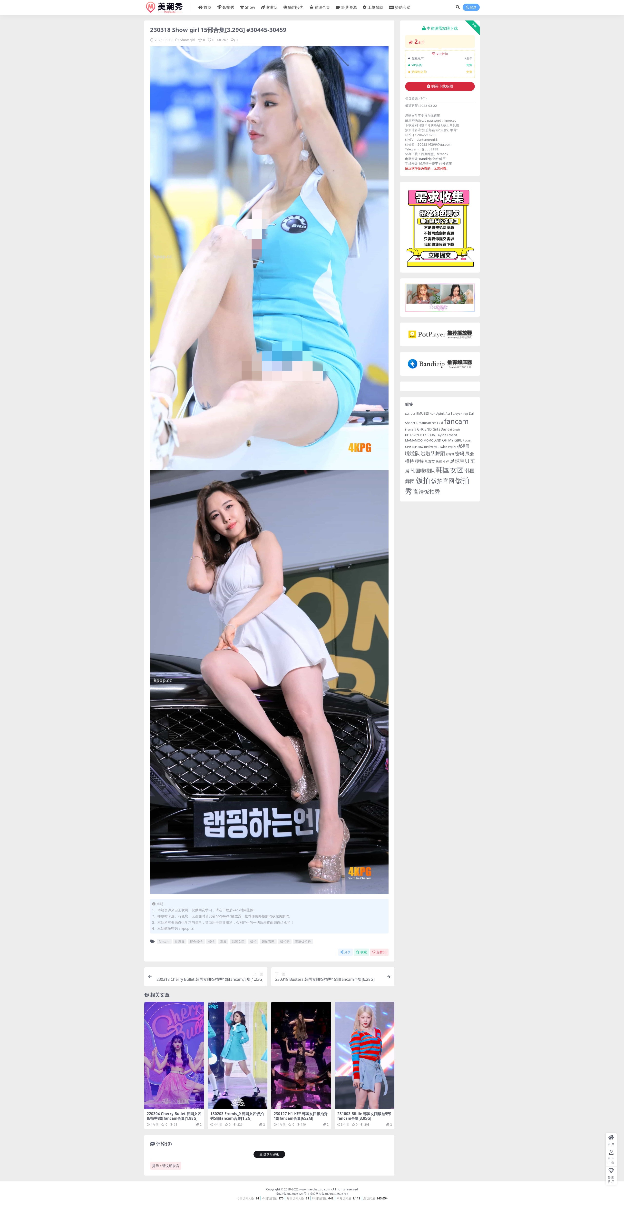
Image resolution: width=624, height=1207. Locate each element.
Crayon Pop (460, 413)
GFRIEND (424, 429)
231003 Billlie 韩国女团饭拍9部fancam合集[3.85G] (364, 1115)
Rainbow (417, 447)
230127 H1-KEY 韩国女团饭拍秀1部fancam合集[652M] (301, 1115)
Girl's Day (440, 429)
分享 (347, 952)
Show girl (187, 40)
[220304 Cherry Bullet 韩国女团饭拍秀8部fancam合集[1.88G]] (174, 1055)
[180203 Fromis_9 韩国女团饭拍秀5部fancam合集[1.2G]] (238, 1055)
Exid (440, 423)
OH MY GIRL (452, 440)
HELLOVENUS (413, 435)
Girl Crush (454, 429)
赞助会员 (402, 7)
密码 (459, 453)
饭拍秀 (228, 7)
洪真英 (430, 461)
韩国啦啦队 (422, 470)
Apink (440, 413)
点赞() (381, 952)
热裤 (439, 461)
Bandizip (425, 159)
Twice (443, 447)
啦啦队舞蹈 (433, 453)
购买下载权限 (442, 86)
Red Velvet (431, 447)
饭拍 (253, 941)
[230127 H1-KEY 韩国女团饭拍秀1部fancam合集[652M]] (301, 1055)
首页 (207, 7)
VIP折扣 (442, 54)
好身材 (450, 454)
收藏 (364, 952)
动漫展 (180, 941)
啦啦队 (272, 7)
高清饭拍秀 (303, 941)
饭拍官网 (268, 941)
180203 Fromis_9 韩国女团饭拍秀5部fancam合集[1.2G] (237, 1115)
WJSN (452, 447)
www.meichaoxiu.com (314, 1189)
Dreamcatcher (426, 423)
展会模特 (196, 941)
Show (250, 7)
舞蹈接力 (296, 7)
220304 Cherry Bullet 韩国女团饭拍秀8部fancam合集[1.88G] (174, 1115)
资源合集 (322, 7)
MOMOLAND (432, 440)
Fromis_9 (410, 429)
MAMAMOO (414, 440)
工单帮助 (375, 7)
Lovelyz (452, 435)
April (449, 413)
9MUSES (422, 413)
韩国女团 (238, 941)
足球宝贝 (459, 460)
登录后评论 (271, 1154)
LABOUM (429, 435)
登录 (473, 7)
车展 (223, 941)
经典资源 (349, 7)
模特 (211, 941)
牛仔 (446, 461)
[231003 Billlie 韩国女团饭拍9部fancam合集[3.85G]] (365, 1055)
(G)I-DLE (410, 413)
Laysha (441, 435)
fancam (164, 941)
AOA (432, 413)
